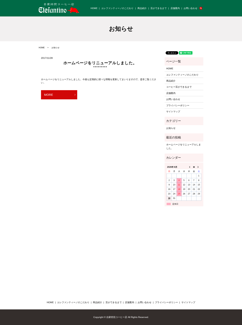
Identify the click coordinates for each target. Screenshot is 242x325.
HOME (94, 8)
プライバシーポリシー (177, 105)
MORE (48, 94)
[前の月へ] (189, 167)
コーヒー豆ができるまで (179, 87)
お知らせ (170, 128)
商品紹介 (142, 8)
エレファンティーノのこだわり (117, 8)
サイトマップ (173, 111)
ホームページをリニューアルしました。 (100, 63)
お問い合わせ (190, 8)
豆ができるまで (158, 8)
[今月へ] (193, 167)
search (202, 8)
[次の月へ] (198, 167)
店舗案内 (175, 8)
